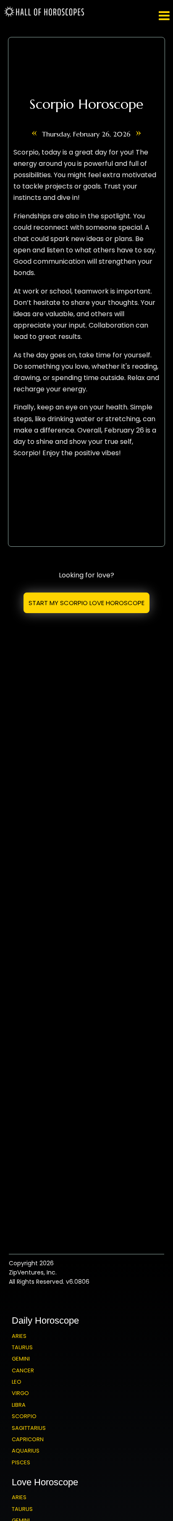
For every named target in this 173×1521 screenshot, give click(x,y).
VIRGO (20, 1393)
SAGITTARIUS (29, 1428)
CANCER (23, 1370)
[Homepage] (45, 15)
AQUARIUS (25, 1451)
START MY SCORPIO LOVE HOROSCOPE (86, 602)
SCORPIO (24, 1416)
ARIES (19, 1336)
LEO (16, 1382)
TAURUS (22, 1347)
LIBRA (19, 1405)
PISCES (21, 1462)
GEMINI (21, 1359)
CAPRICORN (28, 1439)
